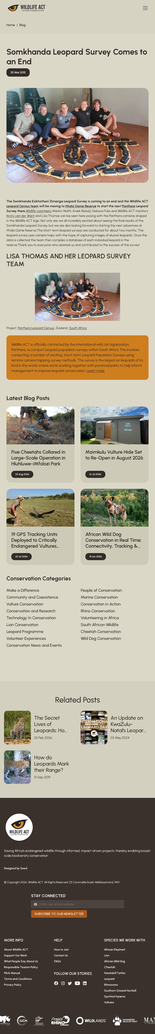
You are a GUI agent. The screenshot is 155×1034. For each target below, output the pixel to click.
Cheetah (109, 967)
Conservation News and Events (34, 645)
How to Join (61, 949)
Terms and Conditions (18, 979)
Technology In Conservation (31, 617)
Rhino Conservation (98, 610)
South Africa (78, 328)
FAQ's (57, 961)
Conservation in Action (101, 604)
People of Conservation (101, 590)
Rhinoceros (111, 984)
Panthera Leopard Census (36, 328)
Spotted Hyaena (114, 996)
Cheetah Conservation (101, 631)
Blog (22, 25)
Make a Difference (22, 590)
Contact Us (61, 955)
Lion (106, 955)
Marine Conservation (99, 597)
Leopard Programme (24, 631)
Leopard (109, 979)
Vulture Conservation (24, 604)
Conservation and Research (31, 610)
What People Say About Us (21, 961)
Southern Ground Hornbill (120, 990)
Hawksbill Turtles (114, 973)
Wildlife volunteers (38, 211)
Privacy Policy (12, 984)
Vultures (109, 1002)
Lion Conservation (22, 624)
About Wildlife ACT (16, 949)
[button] (144, 8)
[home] (26, 8)
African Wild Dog (114, 961)
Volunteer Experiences (26, 638)
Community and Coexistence (32, 597)
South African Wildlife (99, 624)
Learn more (96, 371)
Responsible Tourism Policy (21, 967)
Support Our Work (15, 955)
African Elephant (114, 949)
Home (10, 25)
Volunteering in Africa (100, 617)
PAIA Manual (12, 973)
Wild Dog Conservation (101, 638)
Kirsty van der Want (20, 216)
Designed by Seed (15, 868)
